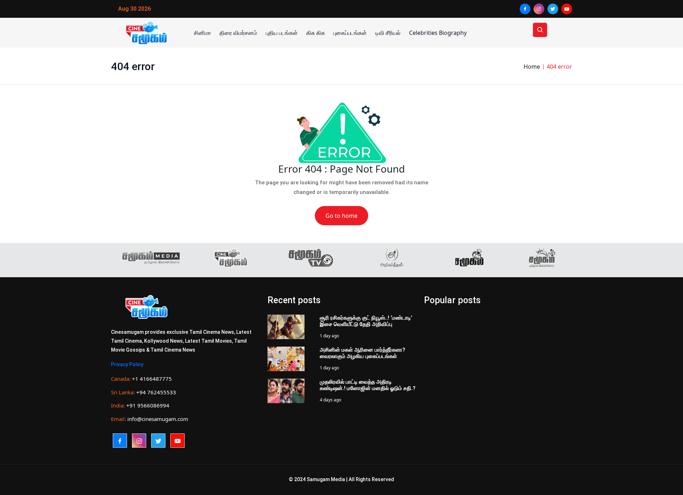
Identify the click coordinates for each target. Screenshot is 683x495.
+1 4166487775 (152, 378)
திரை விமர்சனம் (238, 33)
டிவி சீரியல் (388, 33)
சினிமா (202, 33)
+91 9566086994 (147, 405)
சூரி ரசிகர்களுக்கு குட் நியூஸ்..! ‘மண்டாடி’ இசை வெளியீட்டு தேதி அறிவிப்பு (366, 321)
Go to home (341, 216)
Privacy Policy (127, 364)
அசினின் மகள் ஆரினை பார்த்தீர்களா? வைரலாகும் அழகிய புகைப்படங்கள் (362, 353)
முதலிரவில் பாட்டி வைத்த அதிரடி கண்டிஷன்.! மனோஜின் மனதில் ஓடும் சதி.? (367, 385)
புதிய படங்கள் (282, 33)
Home (532, 66)
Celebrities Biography (438, 33)
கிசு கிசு (315, 33)
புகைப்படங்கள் (350, 33)
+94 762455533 (156, 392)
